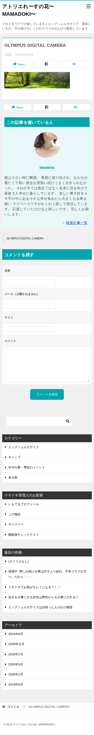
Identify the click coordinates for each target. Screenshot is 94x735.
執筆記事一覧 (76, 223)
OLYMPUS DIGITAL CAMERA (25, 238)
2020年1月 (15, 674)
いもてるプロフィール (23, 504)
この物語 (14, 514)
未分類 (12, 477)
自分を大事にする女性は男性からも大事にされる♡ (43, 597)
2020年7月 (15, 654)
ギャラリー (16, 524)
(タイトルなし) (18, 561)
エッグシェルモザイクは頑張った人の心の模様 (40, 607)
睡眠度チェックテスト (23, 534)
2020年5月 (15, 664)
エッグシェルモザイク (23, 447)
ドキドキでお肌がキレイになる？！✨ (34, 587)
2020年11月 (16, 644)
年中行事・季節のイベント (26, 467)
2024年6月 (15, 634)
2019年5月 (15, 684)
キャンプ (14, 457)
